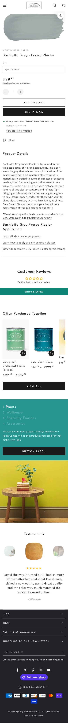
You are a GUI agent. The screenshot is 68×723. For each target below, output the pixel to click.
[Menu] (4, 5)
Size (5, 62)
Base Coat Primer (42, 362)
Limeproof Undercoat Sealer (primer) (14, 366)
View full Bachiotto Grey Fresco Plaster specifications (34, 248)
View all (34, 386)
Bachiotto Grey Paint (39, 217)
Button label (34, 451)
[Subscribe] (63, 652)
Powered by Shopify (34, 715)
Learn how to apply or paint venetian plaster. (29, 242)
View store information (19, 130)
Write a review (34, 291)
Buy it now (34, 112)
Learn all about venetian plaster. (22, 236)
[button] (54, 5)
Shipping (6, 83)
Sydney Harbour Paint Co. (16, 50)
